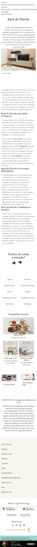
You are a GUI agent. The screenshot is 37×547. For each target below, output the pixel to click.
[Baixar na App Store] (28, 508)
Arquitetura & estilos (10, 298)
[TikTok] (20, 525)
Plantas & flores (9, 286)
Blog (3, 468)
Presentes (27, 279)
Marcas (4, 449)
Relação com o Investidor (11, 478)
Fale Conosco (7, 482)
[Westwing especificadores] (25, 515)
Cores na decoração (27, 286)
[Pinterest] (16, 525)
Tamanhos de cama (27, 298)
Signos (9, 279)
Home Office (9, 304)
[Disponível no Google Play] (9, 508)
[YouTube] (13, 525)
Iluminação (27, 304)
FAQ (3, 487)
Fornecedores (7, 473)
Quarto (9, 292)
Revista (4, 458)
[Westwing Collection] (12, 515)
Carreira (5, 463)
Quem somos (7, 444)
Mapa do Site (7, 492)
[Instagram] (24, 525)
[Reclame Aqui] (29, 530)
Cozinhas (27, 292)
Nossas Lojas (7, 454)
